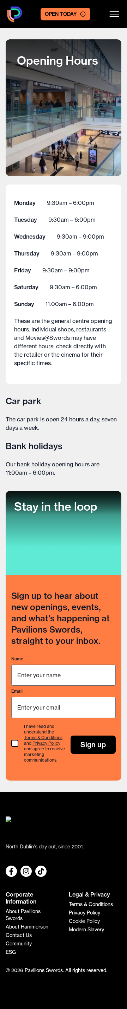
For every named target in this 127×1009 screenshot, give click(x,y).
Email (17, 691)
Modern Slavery (86, 929)
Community (19, 943)
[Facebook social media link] (11, 871)
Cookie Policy (84, 921)
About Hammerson (27, 927)
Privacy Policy (46, 743)
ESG (11, 952)
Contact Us (19, 935)
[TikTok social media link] (41, 871)
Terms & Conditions (43, 737)
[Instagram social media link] (26, 871)
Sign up (93, 744)
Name (17, 658)
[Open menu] (114, 14)
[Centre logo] (15, 14)
